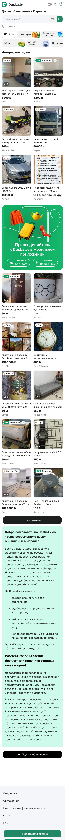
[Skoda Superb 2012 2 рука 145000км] (17, 178)
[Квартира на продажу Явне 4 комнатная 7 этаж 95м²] (17, 491)
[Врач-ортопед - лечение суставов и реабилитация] (48, 296)
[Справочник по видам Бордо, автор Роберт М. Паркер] (17, 296)
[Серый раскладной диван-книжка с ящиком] (48, 393)
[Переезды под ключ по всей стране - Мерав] (48, 178)
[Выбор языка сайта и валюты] (50, 4)
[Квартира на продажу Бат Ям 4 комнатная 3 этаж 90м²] (17, 345)
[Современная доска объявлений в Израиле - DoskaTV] (12, 4)
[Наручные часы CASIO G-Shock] (48, 442)
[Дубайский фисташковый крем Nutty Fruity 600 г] (17, 393)
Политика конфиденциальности (24, 808)
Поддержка (11, 793)
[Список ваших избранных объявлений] (55, 4)
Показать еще (32, 520)
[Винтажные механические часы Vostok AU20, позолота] (48, 345)
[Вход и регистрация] (61, 4)
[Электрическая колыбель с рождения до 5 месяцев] (17, 442)
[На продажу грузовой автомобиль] (48, 129)
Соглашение (11, 800)
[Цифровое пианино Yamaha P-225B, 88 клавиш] (48, 80)
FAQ (6, 822)
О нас (7, 815)
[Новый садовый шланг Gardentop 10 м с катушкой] (48, 491)
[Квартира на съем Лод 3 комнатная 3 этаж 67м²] (17, 80)
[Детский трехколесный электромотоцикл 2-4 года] (17, 129)
